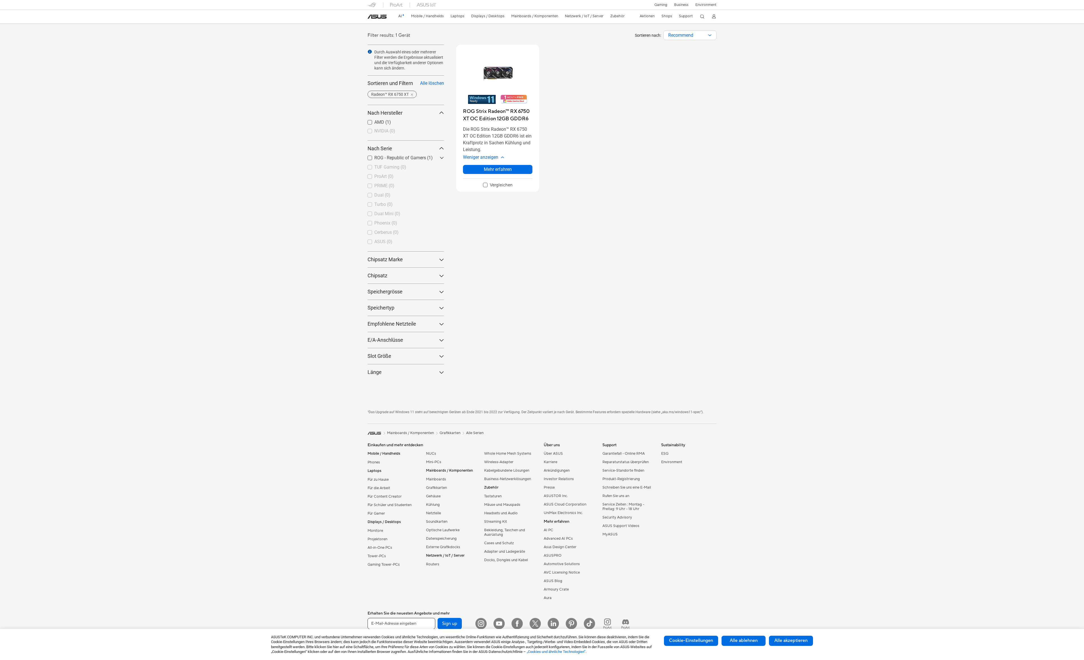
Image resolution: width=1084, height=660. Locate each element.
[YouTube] (499, 623)
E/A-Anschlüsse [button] (385, 340)
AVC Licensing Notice (562, 572)
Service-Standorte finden (623, 470)
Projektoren (377, 539)
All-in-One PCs (380, 547)
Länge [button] (375, 372)
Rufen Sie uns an (615, 496)
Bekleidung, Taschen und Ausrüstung (504, 532)
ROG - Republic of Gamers (393, 156)
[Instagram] (481, 623)
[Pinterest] (571, 623)
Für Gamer (376, 513)
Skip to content (371, 17)
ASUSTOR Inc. (556, 496)
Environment (705, 5)
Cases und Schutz (499, 543)
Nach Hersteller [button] (385, 113)
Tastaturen (493, 496)
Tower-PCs (377, 556)
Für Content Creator (385, 496)
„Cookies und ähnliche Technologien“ (556, 652)
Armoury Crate (556, 589)
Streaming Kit (495, 521)
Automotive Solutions (562, 564)
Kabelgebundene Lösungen (506, 470)
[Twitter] (535, 623)
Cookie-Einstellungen (691, 640)
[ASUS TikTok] (589, 623)
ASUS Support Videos (620, 526)
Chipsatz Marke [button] (385, 259)
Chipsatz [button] (377, 275)
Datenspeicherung (441, 538)
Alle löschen (432, 83)
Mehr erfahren (498, 169)
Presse (549, 487)
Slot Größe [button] (379, 356)
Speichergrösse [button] (385, 292)
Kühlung (433, 504)
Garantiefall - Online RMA (623, 453)
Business (681, 5)
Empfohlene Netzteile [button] (392, 324)
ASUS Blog (553, 581)
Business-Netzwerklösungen (507, 479)
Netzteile (433, 513)
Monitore (375, 530)
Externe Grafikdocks (443, 547)
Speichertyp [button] (381, 308)
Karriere (550, 462)
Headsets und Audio (501, 513)
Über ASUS (553, 453)
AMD (372, 120)
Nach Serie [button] (380, 148)
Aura (548, 598)
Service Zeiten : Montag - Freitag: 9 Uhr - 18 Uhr (623, 506)
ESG (664, 453)
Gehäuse (433, 496)
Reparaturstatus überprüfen (625, 462)
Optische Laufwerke (443, 530)
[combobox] (689, 35)
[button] (660, 5)
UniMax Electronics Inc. (563, 513)
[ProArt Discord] (625, 623)
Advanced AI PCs (558, 538)
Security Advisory (617, 517)
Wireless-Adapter (498, 462)
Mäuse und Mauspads (502, 504)
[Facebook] (517, 623)
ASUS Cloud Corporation (565, 504)
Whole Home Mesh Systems (507, 453)
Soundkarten (436, 521)
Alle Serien (475, 433)
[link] (377, 17)
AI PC (548, 530)
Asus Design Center (560, 547)
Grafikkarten (436, 487)
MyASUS (610, 534)
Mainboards (436, 479)
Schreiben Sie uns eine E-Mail (626, 487)
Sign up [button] (449, 623)
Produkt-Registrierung (621, 479)
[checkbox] (498, 185)
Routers (432, 564)
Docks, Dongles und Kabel (506, 560)
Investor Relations (559, 479)
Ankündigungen (557, 470)
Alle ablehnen (744, 640)
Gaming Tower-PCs (384, 564)
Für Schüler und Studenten (390, 505)
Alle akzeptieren (791, 640)
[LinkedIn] (553, 623)
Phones (374, 462)
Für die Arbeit (379, 488)
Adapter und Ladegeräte (504, 551)
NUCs (431, 453)
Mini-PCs (433, 462)
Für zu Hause (378, 479)
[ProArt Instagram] (607, 623)
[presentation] (710, 35)
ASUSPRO (552, 555)
